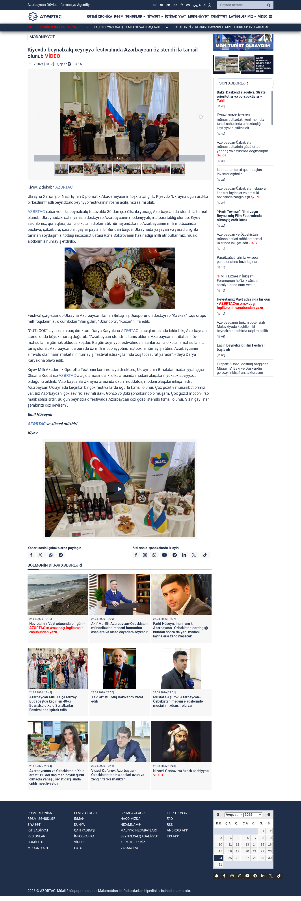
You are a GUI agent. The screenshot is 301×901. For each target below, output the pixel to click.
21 (254, 851)
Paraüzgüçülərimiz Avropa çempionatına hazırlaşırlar (237, 259)
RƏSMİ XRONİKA (99, 16)
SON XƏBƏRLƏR (233, 83)
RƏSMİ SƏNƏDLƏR (128, 16)
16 (270, 844)
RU (161, 5)
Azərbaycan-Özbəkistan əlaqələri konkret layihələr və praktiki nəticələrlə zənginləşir (242, 192)
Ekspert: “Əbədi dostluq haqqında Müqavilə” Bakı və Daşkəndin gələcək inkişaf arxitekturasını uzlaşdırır (243, 370)
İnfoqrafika (84, 836)
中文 (207, 5)
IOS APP (173, 836)
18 (230, 851)
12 (237, 844)
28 (254, 858)
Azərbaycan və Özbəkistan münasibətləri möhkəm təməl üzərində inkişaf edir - (239, 238)
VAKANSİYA (129, 848)
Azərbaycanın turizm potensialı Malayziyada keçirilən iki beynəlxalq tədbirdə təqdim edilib (242, 326)
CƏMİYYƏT (219, 16)
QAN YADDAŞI (84, 830)
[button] (119, 116)
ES (188, 5)
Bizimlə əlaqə (133, 813)
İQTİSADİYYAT (175, 16)
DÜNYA (79, 825)
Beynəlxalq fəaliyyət (140, 836)
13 (247, 844)
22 (262, 851)
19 (237, 851)
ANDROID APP (177, 830)
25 (230, 858)
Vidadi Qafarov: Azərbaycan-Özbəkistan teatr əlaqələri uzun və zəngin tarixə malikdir (117, 775)
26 (237, 858)
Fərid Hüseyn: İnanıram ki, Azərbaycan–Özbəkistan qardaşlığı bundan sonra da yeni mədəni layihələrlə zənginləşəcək (180, 630)
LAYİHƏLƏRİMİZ (241, 16)
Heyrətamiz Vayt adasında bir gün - (57, 628)
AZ (155, 5)
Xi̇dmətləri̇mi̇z (133, 842)
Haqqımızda (131, 819)
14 (254, 844)
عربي (197, 5)
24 (220, 858)
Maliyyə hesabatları (139, 830)
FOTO (78, 848)
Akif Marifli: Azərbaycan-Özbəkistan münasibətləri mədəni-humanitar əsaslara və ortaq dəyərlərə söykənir (119, 628)
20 (247, 851)
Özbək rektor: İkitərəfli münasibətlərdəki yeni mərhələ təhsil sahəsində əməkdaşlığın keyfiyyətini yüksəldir (240, 121)
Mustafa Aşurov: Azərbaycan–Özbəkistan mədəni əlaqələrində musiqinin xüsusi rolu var (178, 701)
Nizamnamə (131, 825)
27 (247, 858)
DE (175, 5)
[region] (245, 233)
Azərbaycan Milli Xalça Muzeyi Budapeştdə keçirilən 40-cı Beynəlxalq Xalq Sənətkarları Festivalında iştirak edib (53, 703)
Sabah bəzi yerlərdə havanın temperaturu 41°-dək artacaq (198, 27)
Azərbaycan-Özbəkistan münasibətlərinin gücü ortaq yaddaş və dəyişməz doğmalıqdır (242, 148)
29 (262, 858)
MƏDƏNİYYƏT (198, 16)
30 (270, 858)
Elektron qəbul (180, 813)
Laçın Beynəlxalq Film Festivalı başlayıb (104, 27)
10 (220, 844)
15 (262, 844)
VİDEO (262, 16)
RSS (170, 825)
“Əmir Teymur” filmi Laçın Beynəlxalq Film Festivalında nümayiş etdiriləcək (239, 215)
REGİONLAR (36, 836)
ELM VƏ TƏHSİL (86, 813)
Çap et (62, 64)
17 (220, 851)
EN (168, 5)
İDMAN (79, 819)
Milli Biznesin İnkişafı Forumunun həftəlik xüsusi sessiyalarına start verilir (237, 280)
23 (270, 851)
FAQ (170, 819)
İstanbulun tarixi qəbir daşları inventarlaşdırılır (239, 172)
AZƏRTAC (64, 187)
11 (230, 844)
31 (220, 864)
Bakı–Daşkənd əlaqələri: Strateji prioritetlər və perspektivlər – (242, 96)
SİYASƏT (154, 16)
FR (181, 5)
